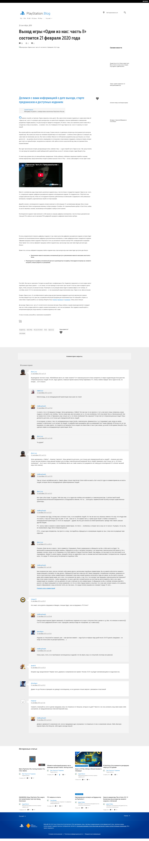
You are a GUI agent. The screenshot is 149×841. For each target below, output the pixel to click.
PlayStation (38, 13)
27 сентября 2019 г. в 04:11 (44, 393)
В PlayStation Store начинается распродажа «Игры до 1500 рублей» (116, 766)
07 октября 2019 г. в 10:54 (44, 633)
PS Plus (40, 18)
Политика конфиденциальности (73, 834)
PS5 (21, 18)
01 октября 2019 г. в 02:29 (44, 512)
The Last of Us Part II (38, 329)
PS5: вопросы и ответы (54, 797)
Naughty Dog (22, 329)
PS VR (28, 18)
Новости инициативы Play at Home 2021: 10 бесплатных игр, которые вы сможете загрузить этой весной (115, 799)
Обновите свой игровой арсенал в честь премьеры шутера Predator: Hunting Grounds (60, 766)
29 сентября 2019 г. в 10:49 (44, 438)
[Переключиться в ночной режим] (104, 12)
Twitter (55, 299)
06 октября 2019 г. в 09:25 (38, 667)
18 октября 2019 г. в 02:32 (44, 720)
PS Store (34, 18)
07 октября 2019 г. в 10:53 (38, 685)
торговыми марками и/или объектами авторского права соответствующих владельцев (101, 826)
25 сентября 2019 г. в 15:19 (38, 373)
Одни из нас (51, 329)
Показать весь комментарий (46, 588)
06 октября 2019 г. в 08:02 (44, 544)
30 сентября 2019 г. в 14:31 (44, 493)
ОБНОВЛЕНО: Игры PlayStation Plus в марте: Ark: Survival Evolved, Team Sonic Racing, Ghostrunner (32, 799)
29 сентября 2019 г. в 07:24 (44, 408)
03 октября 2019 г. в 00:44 (44, 616)
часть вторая (22, 333)
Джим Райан (81, 802)
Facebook (60, 299)
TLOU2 (45, 329)
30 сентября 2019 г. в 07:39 (44, 476)
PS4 (25, 18)
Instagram (67, 299)
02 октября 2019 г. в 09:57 (38, 601)
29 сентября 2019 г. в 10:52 (38, 455)
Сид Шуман (53, 800)
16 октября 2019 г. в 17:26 (38, 703)
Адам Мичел (81, 774)
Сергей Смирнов (28, 109)
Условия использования (55, 834)
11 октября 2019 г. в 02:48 (44, 650)
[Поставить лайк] (32, 778)
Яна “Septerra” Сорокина (28, 774)
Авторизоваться (112, 12)
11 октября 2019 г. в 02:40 (44, 567)
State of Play (29, 329)
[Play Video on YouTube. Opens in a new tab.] (41, 765)
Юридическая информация (92, 834)
